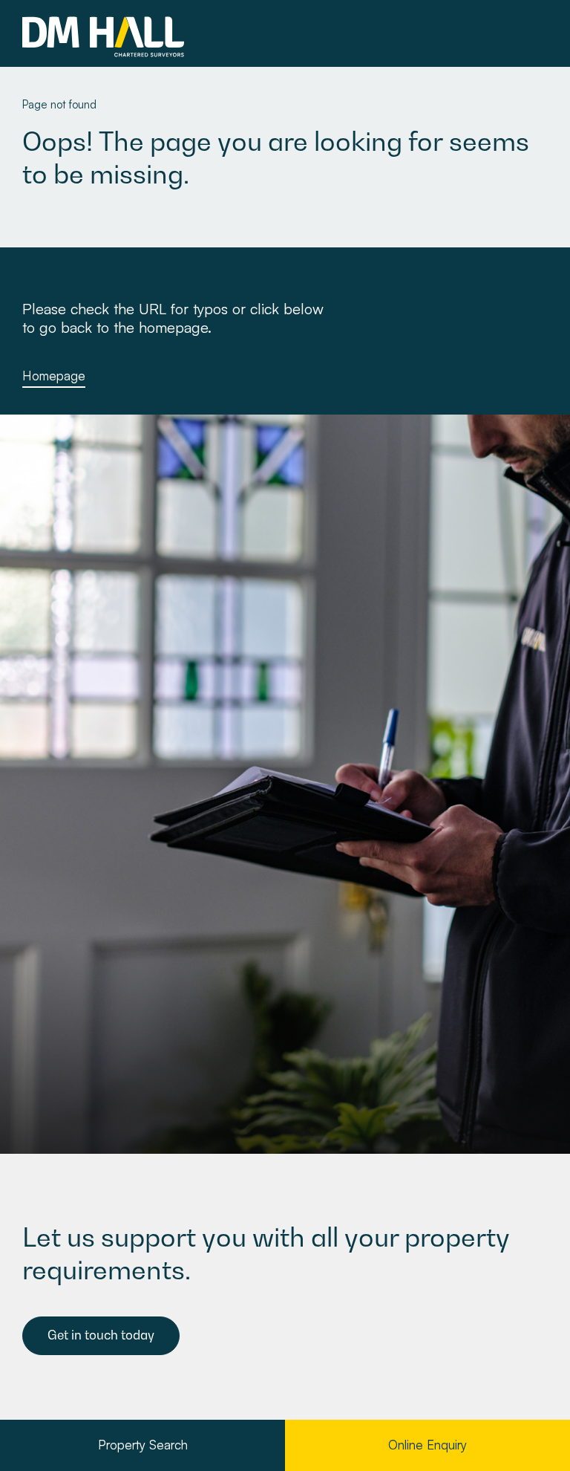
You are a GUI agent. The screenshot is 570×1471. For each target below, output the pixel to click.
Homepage (53, 375)
